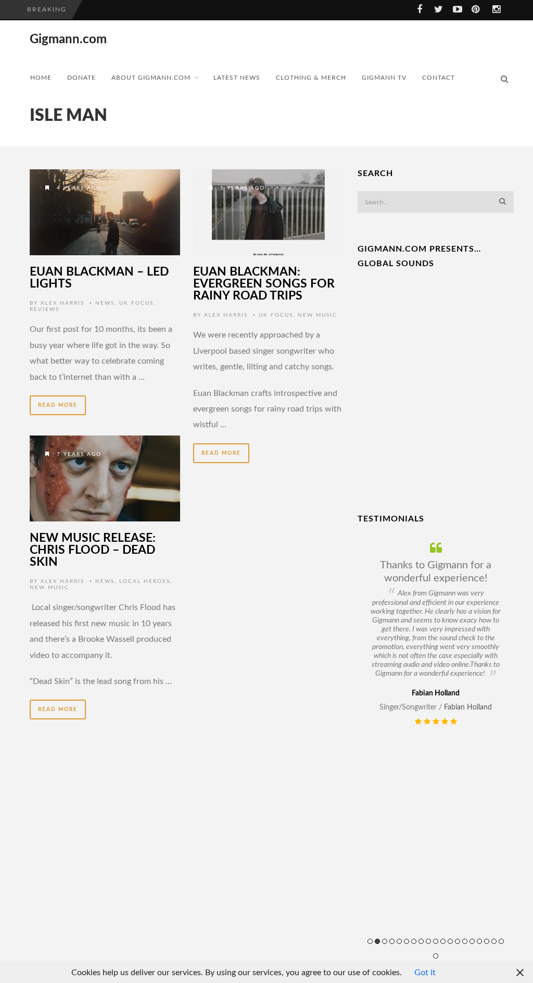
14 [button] (464, 941)
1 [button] (370, 941)
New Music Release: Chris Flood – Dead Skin (93, 550)
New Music (317, 315)
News (105, 303)
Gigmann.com (68, 39)
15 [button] (472, 941)
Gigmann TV (384, 77)
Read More (58, 405)
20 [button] (435, 956)
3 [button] (384, 941)
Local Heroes (144, 581)
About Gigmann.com (151, 77)
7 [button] (413, 941)
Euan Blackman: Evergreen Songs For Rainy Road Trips (264, 284)
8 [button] (421, 941)
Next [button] (519, 758)
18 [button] (494, 941)
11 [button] (443, 941)
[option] (435, 634)
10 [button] (435, 941)
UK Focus (136, 303)
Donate (81, 77)
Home (41, 77)
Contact (438, 77)
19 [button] (501, 941)
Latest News (236, 77)
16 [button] (479, 941)
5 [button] (399, 941)
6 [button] (406, 941)
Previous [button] (364, 758)
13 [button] (457, 941)
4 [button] (392, 941)
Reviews (44, 309)
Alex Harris (62, 303)
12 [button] (450, 941)
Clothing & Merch (311, 77)
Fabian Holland (468, 707)
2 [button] (377, 941)
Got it (425, 972)
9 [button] (428, 941)
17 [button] (486, 941)
